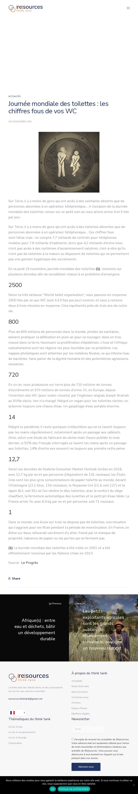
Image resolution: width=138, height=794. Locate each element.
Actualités (14, 96)
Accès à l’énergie (17, 737)
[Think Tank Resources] (25, 8)
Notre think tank (80, 686)
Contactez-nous (80, 697)
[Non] (133, 785)
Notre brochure (80, 692)
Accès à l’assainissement (21, 732)
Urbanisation (15, 743)
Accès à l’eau (15, 726)
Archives (76, 702)
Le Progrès (29, 562)
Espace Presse (79, 708)
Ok (52, 789)
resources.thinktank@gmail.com (25, 698)
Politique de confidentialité (74, 789)
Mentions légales (81, 713)
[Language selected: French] (17, 712)
